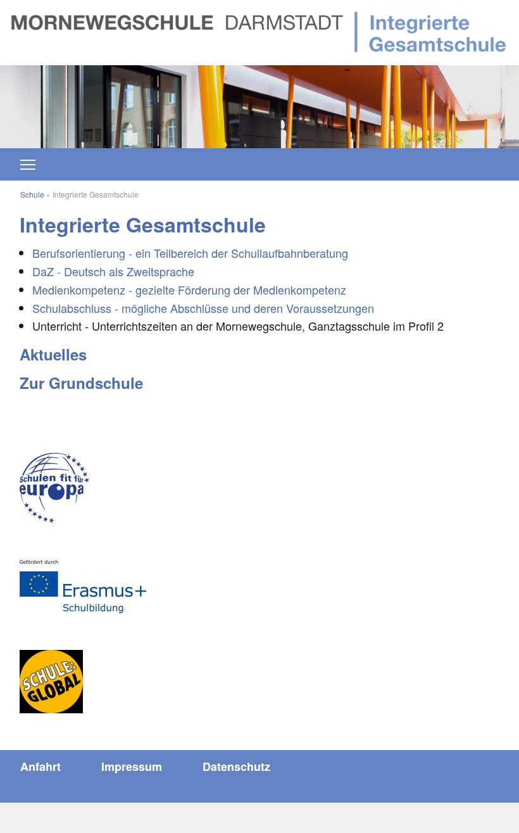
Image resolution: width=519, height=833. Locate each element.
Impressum (131, 766)
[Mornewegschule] (259, 30)
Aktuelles (53, 354)
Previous (65, 100)
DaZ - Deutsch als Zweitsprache (113, 271)
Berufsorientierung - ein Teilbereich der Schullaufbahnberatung (190, 253)
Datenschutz (236, 766)
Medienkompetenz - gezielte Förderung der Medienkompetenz (189, 289)
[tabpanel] (259, 106)
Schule (32, 194)
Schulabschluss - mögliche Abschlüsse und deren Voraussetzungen (203, 308)
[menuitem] (40, 766)
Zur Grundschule (81, 382)
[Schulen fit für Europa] (54, 488)
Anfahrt (40, 766)
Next (454, 100)
